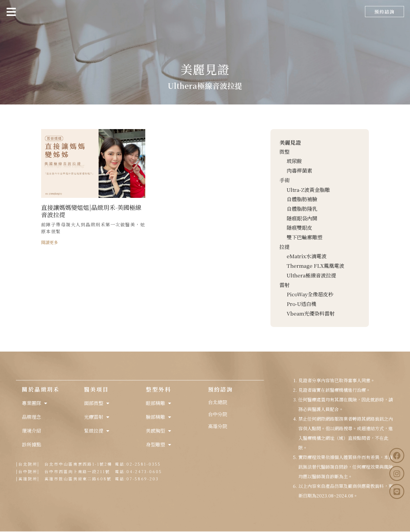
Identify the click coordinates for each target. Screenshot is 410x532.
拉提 (284, 246)
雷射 (284, 285)
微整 (284, 151)
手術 (284, 180)
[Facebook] (396, 455)
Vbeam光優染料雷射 (311, 313)
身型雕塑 (155, 444)
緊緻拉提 (93, 430)
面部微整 (93, 403)
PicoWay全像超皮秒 (310, 294)
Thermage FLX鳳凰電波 (315, 265)
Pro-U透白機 (301, 303)
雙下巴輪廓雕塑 (304, 237)
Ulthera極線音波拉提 (311, 275)
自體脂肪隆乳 (302, 208)
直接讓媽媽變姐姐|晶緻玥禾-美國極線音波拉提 (91, 211)
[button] (384, 11)
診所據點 (31, 444)
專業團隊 (31, 403)
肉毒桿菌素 (299, 170)
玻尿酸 (294, 161)
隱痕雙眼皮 (299, 227)
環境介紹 (31, 430)
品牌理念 (31, 416)
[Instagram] (396, 473)
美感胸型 (155, 430)
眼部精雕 (155, 403)
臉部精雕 (155, 416)
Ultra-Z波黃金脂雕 (308, 189)
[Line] (396, 491)
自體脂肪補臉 (302, 199)
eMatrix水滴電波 (307, 256)
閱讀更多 (49, 242)
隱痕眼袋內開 (302, 218)
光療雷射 (93, 416)
